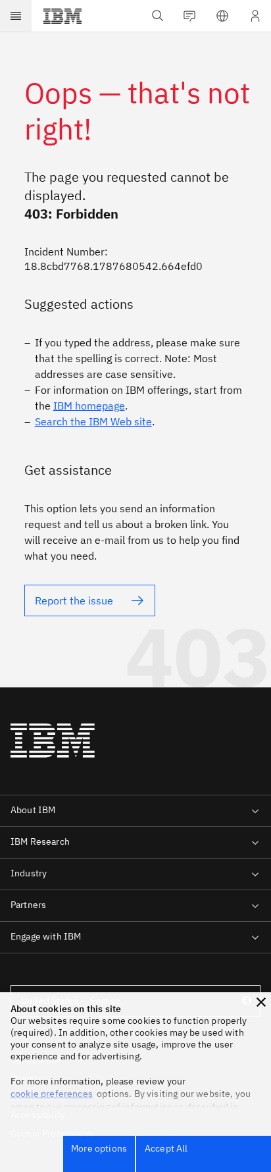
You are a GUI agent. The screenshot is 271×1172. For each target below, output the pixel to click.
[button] (261, 1002)
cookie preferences (52, 1094)
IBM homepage (89, 405)
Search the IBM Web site (93, 421)
